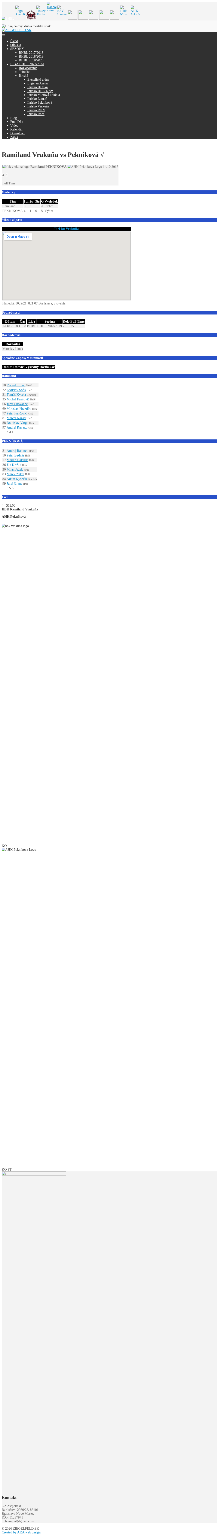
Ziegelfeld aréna (38, 79)
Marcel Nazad (16, 418)
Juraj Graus (14, 483)
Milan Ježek (15, 469)
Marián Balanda (17, 460)
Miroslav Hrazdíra (19, 408)
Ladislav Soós (16, 390)
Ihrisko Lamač (37, 98)
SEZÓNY (17, 49)
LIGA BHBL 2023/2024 (27, 64)
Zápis (14, 137)
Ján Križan (14, 465)
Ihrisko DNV (36, 110)
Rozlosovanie (28, 68)
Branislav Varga (17, 423)
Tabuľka (24, 72)
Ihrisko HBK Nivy (40, 91)
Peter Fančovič (17, 413)
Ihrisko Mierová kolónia (43, 95)
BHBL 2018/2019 (31, 56)
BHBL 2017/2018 (31, 52)
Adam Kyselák (17, 479)
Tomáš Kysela (16, 394)
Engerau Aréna (37, 83)
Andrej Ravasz (17, 427)
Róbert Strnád (16, 385)
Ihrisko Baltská (37, 87)
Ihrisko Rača (35, 114)
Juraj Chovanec (17, 404)
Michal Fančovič (18, 399)
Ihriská (23, 75)
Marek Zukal (15, 474)
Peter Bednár (15, 455)
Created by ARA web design (21, 1532)
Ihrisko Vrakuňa (38, 106)
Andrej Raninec (17, 450)
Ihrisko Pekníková (39, 102)
